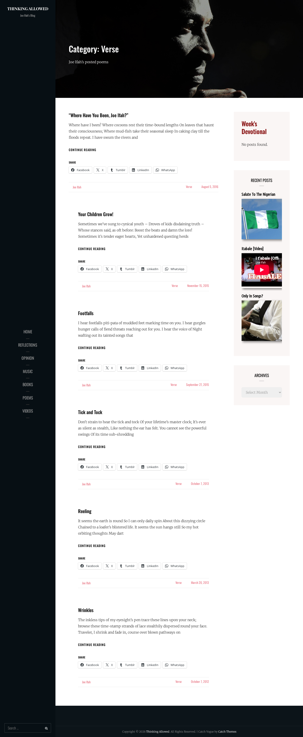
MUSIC (28, 371)
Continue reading (82, 149)
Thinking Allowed (27, 8)
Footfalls (85, 313)
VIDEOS (27, 411)
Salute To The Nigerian (258, 194)
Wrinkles (85, 610)
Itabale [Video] (253, 248)
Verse (189, 186)
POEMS (28, 398)
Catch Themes (227, 731)
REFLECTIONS (27, 345)
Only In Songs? (252, 296)
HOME (28, 331)
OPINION (28, 358)
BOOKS (28, 384)
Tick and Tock (90, 412)
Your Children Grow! (95, 214)
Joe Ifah (77, 187)
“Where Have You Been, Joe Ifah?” (98, 115)
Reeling (84, 511)
